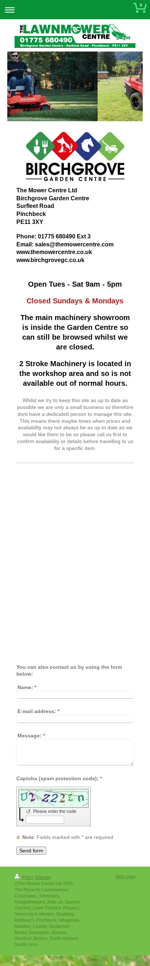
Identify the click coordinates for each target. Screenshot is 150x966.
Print (26, 877)
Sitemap (43, 877)
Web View (125, 876)
